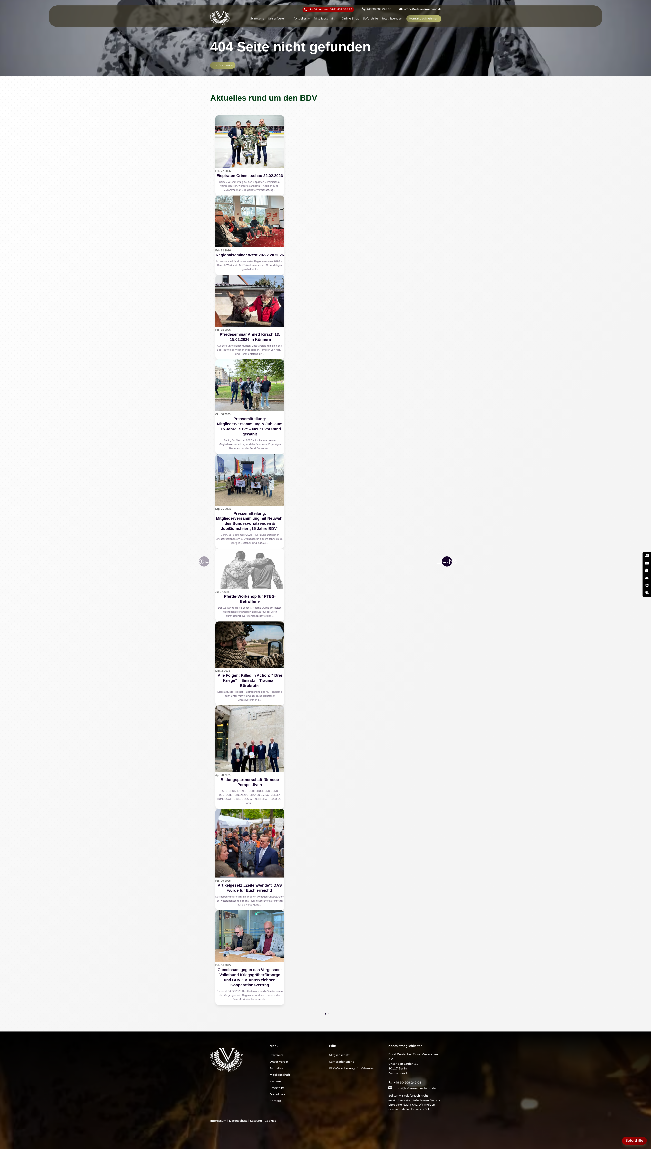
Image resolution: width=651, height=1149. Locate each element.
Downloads (278, 1094)
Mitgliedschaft (280, 1075)
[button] (447, 561)
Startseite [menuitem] (257, 18)
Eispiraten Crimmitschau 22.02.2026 (249, 175)
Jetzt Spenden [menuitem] (392, 18)
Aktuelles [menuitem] (300, 18)
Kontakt (275, 1101)
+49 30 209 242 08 (379, 9)
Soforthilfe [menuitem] (370, 18)
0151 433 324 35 (341, 9)
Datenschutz (238, 1121)
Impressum (218, 1121)
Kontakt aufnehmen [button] (423, 18)
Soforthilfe (277, 1088)
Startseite (276, 1055)
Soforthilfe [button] (634, 1140)
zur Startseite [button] (223, 65)
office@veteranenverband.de (415, 1088)
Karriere (275, 1081)
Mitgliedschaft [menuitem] (324, 18)
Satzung (256, 1121)
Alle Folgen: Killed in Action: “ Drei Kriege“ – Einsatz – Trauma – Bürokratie (250, 680)
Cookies (270, 1121)
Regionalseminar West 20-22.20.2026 (250, 255)
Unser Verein (279, 1062)
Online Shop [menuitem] (350, 18)
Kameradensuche (341, 1062)
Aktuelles (276, 1068)
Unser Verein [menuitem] (277, 18)
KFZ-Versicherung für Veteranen (352, 1068)
